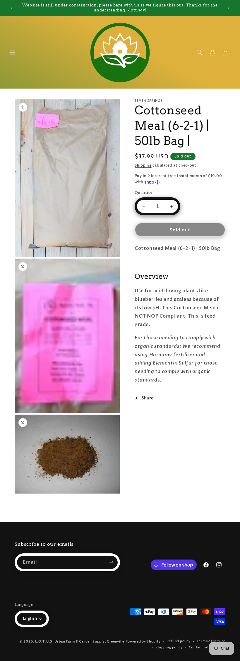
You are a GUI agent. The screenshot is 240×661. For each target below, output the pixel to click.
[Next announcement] (228, 7)
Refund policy (179, 641)
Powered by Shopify (143, 641)
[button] (12, 52)
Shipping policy (169, 647)
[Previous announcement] (11, 7)
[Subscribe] (111, 562)
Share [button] (147, 398)
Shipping (143, 165)
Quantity (143, 192)
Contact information (207, 647)
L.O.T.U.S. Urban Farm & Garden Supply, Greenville (79, 641)
